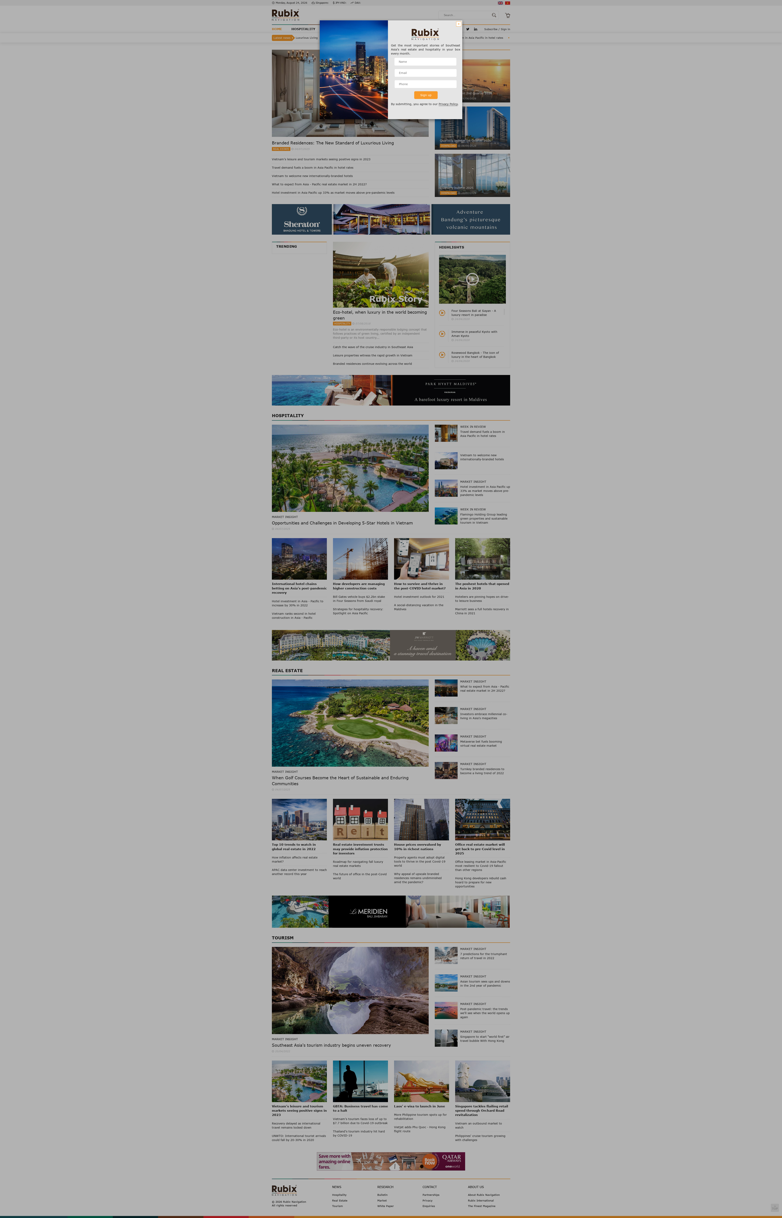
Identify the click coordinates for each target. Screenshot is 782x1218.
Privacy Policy (448, 104)
